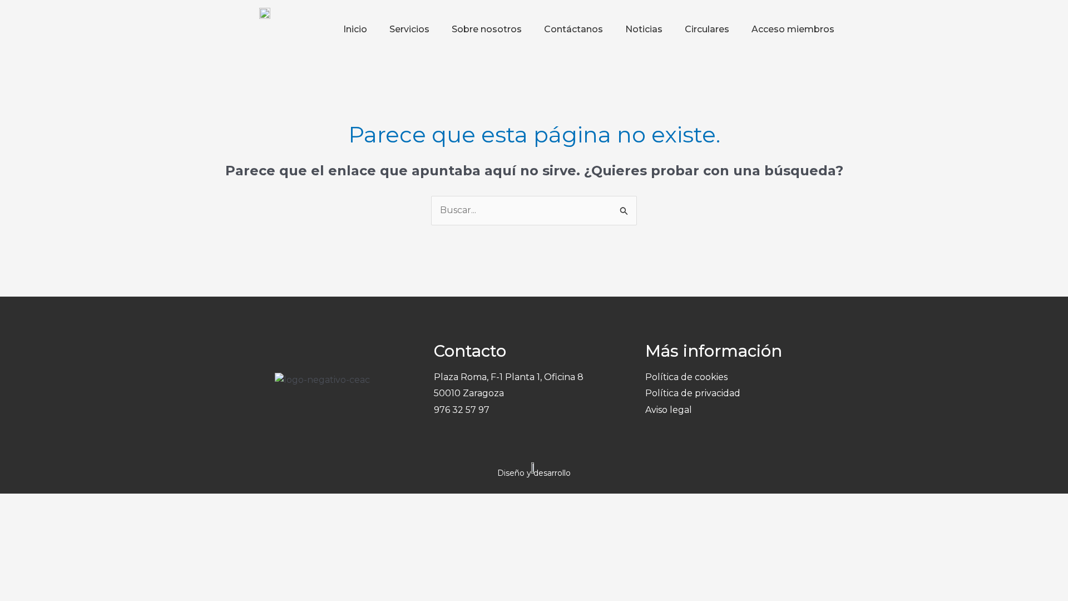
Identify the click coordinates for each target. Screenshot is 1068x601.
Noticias (643, 29)
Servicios (409, 29)
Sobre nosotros (487, 29)
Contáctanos (573, 29)
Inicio (355, 29)
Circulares (707, 29)
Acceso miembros (792, 29)
